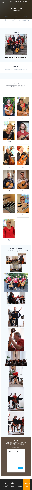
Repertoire (12, 3)
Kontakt (26, 1)
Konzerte (12, 1)
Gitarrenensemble (6, 2)
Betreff (10, 455)
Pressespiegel (17, 1)
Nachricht (11, 458)
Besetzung (22, 1)
